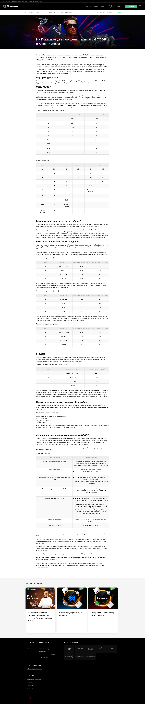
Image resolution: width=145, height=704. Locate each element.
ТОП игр (41, 646)
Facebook (30, 682)
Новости (30, 646)
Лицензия (42, 651)
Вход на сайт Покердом (47, 654)
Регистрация (43, 657)
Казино (89, 6)
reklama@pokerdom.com (34, 669)
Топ (25, 12)
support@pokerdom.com (34, 679)
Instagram (30, 685)
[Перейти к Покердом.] (4, 1)
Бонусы (29, 649)
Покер (96, 6)
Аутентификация (44, 649)
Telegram (30, 689)
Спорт (103, 6)
